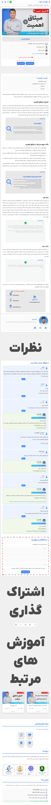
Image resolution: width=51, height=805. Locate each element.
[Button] (10, 2)
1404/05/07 (42, 385)
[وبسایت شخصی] (45, 327)
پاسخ (23, 379)
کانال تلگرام (21, 746)
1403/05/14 (42, 402)
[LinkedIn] (35, 327)
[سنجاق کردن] (25, 624)
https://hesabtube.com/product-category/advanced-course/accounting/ (27, 501)
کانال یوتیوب (29, 738)
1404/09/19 (42, 368)
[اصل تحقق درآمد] (13, 698)
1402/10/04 (42, 452)
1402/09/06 (40, 521)
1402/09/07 (42, 477)
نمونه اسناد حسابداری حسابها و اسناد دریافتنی (38, 705)
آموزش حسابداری (35, 53)
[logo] (43, 2)
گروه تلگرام (30, 746)
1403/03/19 (42, 434)
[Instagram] (40, 327)
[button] (49, 2)
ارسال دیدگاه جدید (36, 363)
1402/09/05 (42, 508)
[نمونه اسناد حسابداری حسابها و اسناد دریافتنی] (38, 698)
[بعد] (3, 702)
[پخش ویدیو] (25, 21)
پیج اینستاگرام (21, 738)
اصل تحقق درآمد (13, 705)
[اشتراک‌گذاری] (34, 624)
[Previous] (48, 702)
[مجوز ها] (25, 770)
